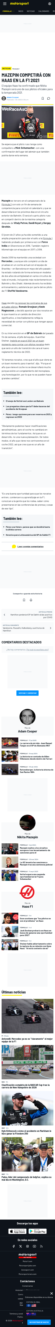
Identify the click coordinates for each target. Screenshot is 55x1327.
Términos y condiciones (18, 1314)
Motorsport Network (21, 1320)
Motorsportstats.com (27, 1274)
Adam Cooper (13, 97)
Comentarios (27, 1286)
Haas (4, 303)
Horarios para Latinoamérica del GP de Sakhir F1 (28, 535)
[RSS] (41, 1246)
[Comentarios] (49, 98)
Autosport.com (27, 1270)
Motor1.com (27, 1261)
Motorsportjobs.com (27, 1265)
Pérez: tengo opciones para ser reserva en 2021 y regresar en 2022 (29, 415)
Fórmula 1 (47, 238)
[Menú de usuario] (49, 3)
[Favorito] (42, 98)
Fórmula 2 (7, 204)
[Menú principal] (5, 4)
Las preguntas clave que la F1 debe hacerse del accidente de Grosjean (28, 407)
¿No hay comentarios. (27, 649)
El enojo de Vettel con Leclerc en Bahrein (25, 401)
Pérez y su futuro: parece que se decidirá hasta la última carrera (28, 528)
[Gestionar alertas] (31, 600)
